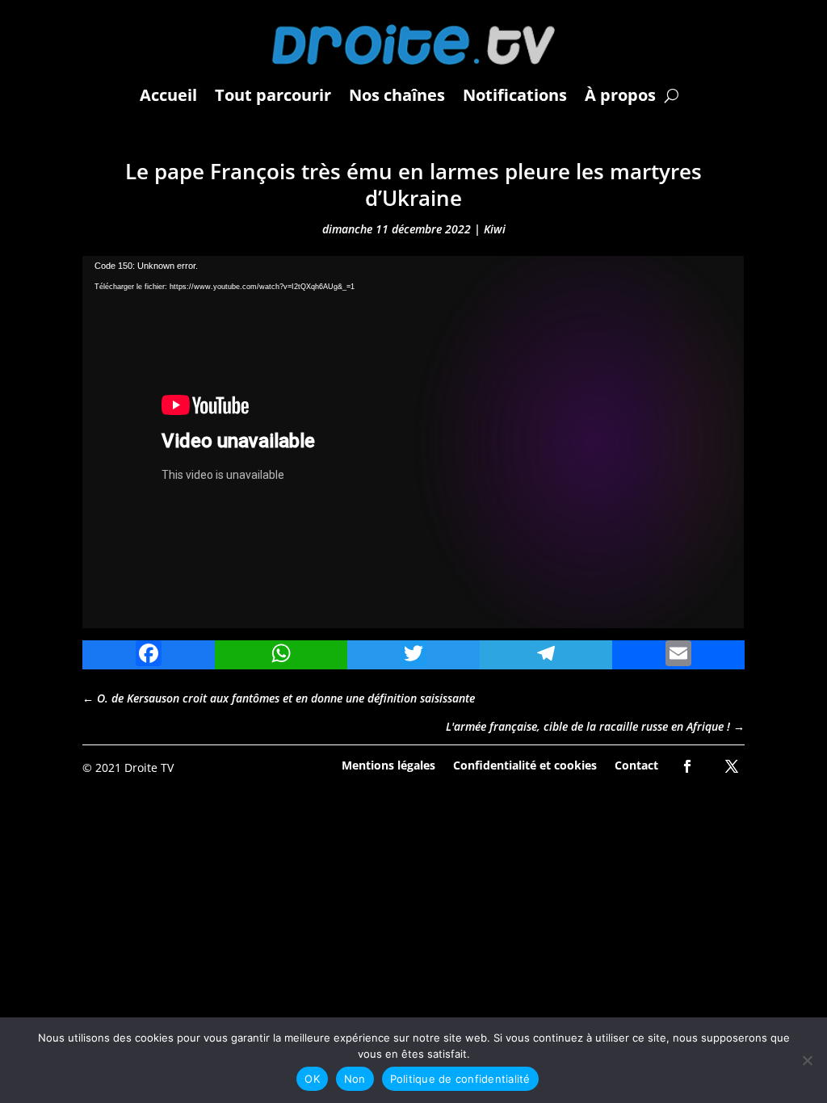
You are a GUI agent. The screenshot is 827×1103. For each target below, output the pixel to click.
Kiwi (495, 229)
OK (312, 1078)
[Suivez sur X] (732, 766)
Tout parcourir (273, 95)
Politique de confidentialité (460, 1078)
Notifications (515, 95)
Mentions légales (388, 764)
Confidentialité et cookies (525, 764)
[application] (413, 442)
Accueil (168, 95)
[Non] (807, 1060)
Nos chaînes (397, 95)
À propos (620, 95)
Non (355, 1078)
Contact (636, 764)
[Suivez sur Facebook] (687, 766)
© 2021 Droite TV (128, 767)
